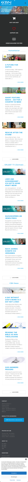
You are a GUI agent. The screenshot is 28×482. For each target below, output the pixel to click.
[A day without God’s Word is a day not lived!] (14, 290)
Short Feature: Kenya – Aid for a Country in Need (13, 100)
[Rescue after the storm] (14, 125)
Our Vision (4, 443)
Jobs (3, 448)
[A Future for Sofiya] (14, 57)
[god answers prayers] (14, 360)
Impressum (19, 480)
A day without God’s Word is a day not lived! (13, 300)
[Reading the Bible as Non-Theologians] (14, 325)
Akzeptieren (14, 473)
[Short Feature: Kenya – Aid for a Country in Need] (14, 90)
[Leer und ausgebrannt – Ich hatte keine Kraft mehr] (14, 172)
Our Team (4, 445)
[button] (26, 459)
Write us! (4, 411)
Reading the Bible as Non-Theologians (11, 335)
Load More (15, 159)
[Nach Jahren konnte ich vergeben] (14, 241)
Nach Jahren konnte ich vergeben (11, 251)
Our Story (4, 446)
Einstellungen (14, 476)
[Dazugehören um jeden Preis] (14, 209)
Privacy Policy (12, 480)
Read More (21, 82)
